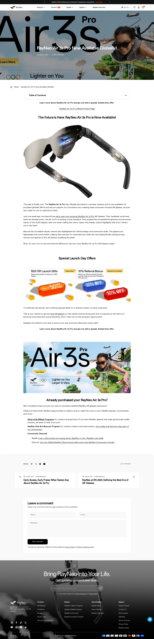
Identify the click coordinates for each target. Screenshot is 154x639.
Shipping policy (124, 628)
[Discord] (21, 627)
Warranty (122, 617)
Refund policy (123, 613)
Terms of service (124, 620)
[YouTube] (11, 627)
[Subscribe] (100, 588)
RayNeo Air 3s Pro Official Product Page (77, 109)
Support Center (124, 606)
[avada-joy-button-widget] (149, 619)
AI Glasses (41, 609)
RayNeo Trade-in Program (73, 606)
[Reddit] (25, 627)
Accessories (41, 617)
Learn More (100, 2)
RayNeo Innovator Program (73, 617)
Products (40, 7)
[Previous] (43, 2)
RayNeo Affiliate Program (73, 609)
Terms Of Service (81, 594)
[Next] (111, 2)
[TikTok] (21, 622)
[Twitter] (25, 622)
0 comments (127, 463)
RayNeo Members (97, 613)
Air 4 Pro (55, 7)
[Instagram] (11, 622)
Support (81, 7)
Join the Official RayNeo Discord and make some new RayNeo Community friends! (77, 443)
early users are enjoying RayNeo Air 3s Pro (75, 217)
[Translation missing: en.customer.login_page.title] (139, 7)
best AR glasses (57, 314)
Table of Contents (37, 95)
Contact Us (122, 609)
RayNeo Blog (95, 606)
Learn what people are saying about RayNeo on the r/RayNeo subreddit (70, 438)
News (16, 87)
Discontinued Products (45, 620)
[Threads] (16, 627)
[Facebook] (16, 622)
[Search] (134, 7)
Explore (69, 7)
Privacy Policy (69, 547)
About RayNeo (96, 609)
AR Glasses (41, 606)
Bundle (39, 613)
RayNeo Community (99, 7)
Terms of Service (84, 547)
